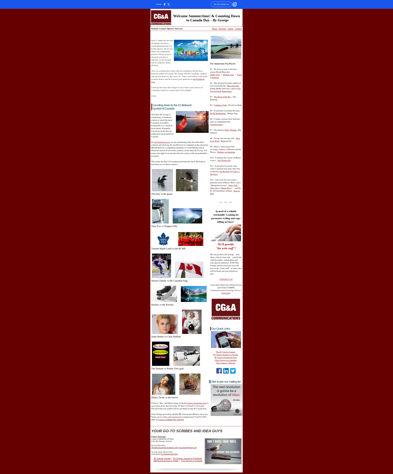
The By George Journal (225, 352)
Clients (231, 29)
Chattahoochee (216, 124)
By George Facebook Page (226, 357)
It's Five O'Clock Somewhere (225, 90)
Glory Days (215, 188)
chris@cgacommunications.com (164, 448)
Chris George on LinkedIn (226, 360)
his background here (169, 454)
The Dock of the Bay (223, 96)
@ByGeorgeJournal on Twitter (165, 461)
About (214, 29)
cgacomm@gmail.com (187, 448)
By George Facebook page (195, 403)
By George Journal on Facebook (187, 458)
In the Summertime (218, 113)
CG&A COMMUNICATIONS (171, 419)
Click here (225, 293)
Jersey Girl (232, 185)
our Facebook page (162, 142)
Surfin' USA (215, 74)
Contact (238, 29)
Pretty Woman (231, 130)
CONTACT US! (226, 279)
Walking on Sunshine (226, 152)
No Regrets (225, 171)
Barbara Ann (228, 74)
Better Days (226, 188)
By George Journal (162, 458)
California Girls (220, 105)
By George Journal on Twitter (225, 354)
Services (222, 29)
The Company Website (225, 363)
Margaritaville (233, 85)
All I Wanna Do (224, 160)
